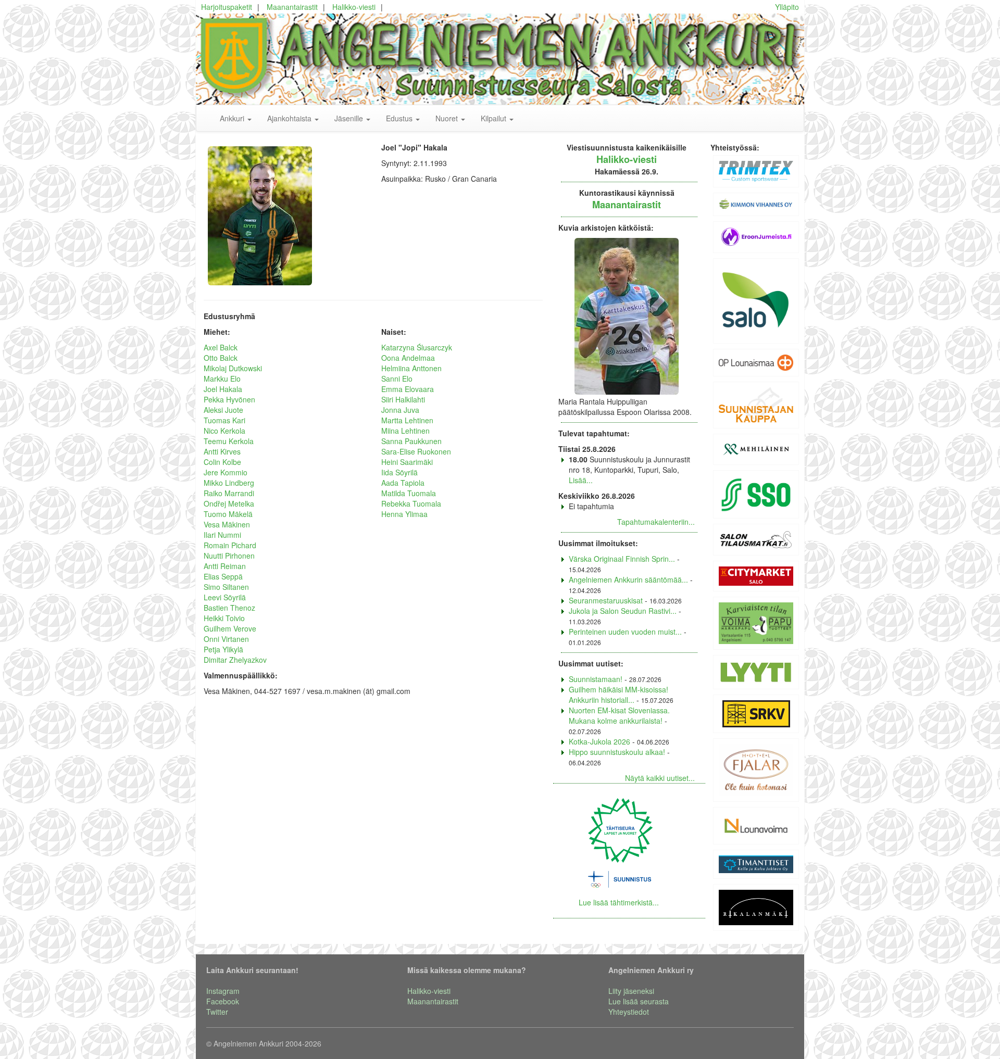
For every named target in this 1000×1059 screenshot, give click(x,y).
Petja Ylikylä (223, 649)
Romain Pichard (230, 545)
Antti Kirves (222, 451)
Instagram (223, 991)
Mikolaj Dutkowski (233, 368)
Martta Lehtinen (407, 420)
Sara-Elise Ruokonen (416, 451)
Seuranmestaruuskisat (606, 600)
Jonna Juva (400, 410)
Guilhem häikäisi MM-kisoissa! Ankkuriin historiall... (618, 694)
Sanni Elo (397, 378)
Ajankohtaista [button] (290, 118)
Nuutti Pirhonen (229, 555)
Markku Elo (222, 378)
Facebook (222, 1001)
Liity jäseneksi (631, 991)
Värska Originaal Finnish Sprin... (622, 558)
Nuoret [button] (447, 118)
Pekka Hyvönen (229, 399)
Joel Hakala (223, 389)
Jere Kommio (225, 472)
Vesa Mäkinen (227, 524)
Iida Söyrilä (399, 472)
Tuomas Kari (224, 420)
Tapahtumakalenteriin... (656, 521)
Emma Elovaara (407, 389)
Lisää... (581, 480)
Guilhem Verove (230, 628)
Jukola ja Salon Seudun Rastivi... (623, 611)
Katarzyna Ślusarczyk (416, 347)
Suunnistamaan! (595, 679)
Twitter (217, 1011)
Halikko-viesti (354, 7)
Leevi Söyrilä (225, 597)
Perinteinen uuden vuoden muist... (625, 631)
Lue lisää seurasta (638, 1001)
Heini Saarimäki (407, 462)
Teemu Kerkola (229, 441)
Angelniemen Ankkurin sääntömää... (628, 579)
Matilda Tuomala (408, 493)
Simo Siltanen (226, 587)
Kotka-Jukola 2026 (599, 741)
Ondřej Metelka (229, 503)
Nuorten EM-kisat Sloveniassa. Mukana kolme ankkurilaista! (619, 715)
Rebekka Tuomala (411, 503)
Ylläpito (787, 7)
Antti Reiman (225, 566)
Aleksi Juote (223, 410)
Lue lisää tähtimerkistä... (619, 902)
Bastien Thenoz (229, 607)
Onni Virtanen (226, 639)
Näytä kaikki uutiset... (660, 778)
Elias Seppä (223, 576)
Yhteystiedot (628, 1011)
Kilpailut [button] (494, 118)
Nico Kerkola (224, 430)
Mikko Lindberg (229, 482)
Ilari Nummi (222, 535)
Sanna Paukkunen (411, 441)
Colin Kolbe (222, 462)
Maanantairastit (292, 7)
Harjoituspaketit (226, 7)
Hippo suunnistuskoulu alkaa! (617, 752)
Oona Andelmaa (408, 357)
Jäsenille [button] (349, 118)
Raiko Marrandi (229, 493)
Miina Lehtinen (405, 430)
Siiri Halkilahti (403, 399)
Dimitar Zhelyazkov (235, 659)
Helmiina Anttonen (411, 368)
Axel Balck (221, 347)
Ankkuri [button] (233, 118)
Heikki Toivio (224, 618)
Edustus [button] (400, 118)
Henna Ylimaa (404, 514)
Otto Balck (221, 357)
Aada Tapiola (402, 482)
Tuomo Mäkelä (228, 514)
